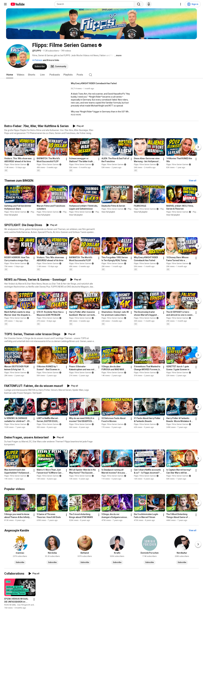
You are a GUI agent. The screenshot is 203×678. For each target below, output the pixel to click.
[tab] (9, 74)
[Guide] (5, 4)
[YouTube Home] (17, 4)
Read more (76, 115)
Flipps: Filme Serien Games (15, 164)
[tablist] (101, 74)
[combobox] (95, 4)
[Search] (138, 4)
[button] (76, 114)
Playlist (34, 212)
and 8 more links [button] (51, 60)
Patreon (38, 60)
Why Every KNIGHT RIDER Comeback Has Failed (94, 83)
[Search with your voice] (149, 4)
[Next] (198, 147)
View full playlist (11, 215)
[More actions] (34, 159)
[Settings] (180, 4)
